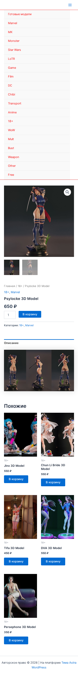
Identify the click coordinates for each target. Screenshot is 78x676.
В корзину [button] (16, 479)
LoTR (11, 59)
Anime (12, 112)
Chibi (11, 94)
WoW (11, 130)
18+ (10, 121)
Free (11, 175)
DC (10, 85)
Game (12, 68)
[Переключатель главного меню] (70, 5)
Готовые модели (20, 14)
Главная (9, 286)
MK (10, 32)
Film (11, 76)
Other (12, 166)
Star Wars (14, 50)
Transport (14, 103)
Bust (11, 148)
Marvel (12, 23)
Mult (11, 139)
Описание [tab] (11, 343)
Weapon (13, 157)
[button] (67, 192)
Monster (13, 41)
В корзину (30, 314)
